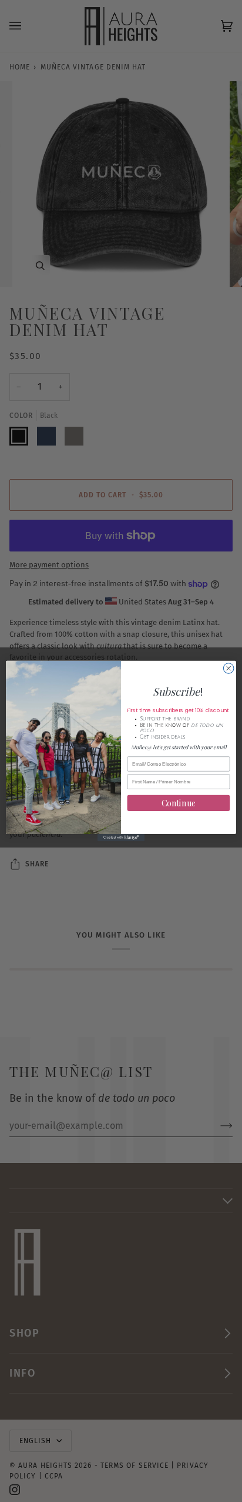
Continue (179, 803)
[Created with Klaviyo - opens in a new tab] (121, 837)
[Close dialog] (228, 668)
